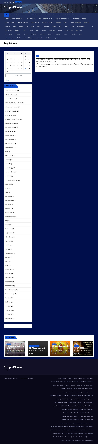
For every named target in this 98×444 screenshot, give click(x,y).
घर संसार (65, 34)
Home (59, 378)
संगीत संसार (18, 34)
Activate (80, 378)
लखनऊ (65, 22)
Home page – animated (67, 392)
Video (83, 440)
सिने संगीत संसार (9, 34)
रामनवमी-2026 (79, 348)
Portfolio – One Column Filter (86, 412)
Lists (66, 405)
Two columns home (70, 440)
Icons (84, 402)
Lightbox (62, 405)
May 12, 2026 (11, 350)
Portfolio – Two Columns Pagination (68, 423)
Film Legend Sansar (45, 18)
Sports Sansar (47, 22)
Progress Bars (72, 426)
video (31, 30)
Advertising (62, 381)
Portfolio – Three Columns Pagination (70, 419)
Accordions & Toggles (72, 378)
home (83, 388)
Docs (84, 385)
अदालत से (8, 26)
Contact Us (73, 385)
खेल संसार (21, 26)
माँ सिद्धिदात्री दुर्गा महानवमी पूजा (60, 347)
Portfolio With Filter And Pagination (85, 423)
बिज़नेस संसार (46, 26)
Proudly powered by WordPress (11, 378)
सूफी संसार (57, 38)
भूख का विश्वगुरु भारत (89, 440)
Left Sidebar (56, 405)
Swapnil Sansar (13, 7)
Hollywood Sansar (62, 18)
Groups (75, 388)
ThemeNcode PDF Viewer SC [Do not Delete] (83, 436)
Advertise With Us (55, 381)
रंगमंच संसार (33, 34)
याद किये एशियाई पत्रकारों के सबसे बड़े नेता (15, 347)
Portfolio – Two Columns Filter (86, 419)
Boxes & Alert (75, 381)
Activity (84, 378)
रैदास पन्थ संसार (40, 38)
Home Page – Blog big (88, 392)
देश (27, 26)
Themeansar (30, 378)
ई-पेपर (24, 30)
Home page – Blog (78, 392)
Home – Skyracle (89, 388)
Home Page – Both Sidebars (70, 395)
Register (91, 426)
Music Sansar (23, 22)
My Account (76, 405)
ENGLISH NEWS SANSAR (52, 15)
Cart (58, 385)
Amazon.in (68, 381)
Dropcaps (63, 388)
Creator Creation (35, 15)
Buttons (54, 385)
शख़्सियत (66, 26)
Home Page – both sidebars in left (85, 395)
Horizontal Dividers (72, 402)
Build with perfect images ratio (86, 381)
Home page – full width (61, 399)
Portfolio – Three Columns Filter (86, 416)
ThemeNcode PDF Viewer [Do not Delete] (62, 436)
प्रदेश (32, 26)
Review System (53, 430)
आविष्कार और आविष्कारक (76, 22)
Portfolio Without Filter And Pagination (59, 426)
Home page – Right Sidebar (61, 402)
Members (70, 405)
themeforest (90, 433)
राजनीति (54, 26)
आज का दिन (86, 22)
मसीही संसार (18, 38)
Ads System (90, 378)
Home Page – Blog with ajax (56, 395)
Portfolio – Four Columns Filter (86, 409)
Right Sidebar (62, 430)
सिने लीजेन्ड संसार (69, 30)
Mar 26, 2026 (79, 350)
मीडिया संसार (52, 30)
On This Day (35, 22)
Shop (63, 433)
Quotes (86, 426)
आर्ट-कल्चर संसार (80, 26)
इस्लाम (80, 34)
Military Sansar (9, 135)
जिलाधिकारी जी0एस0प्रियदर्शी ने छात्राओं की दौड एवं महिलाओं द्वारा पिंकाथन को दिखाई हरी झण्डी (63, 59)
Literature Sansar (79, 18)
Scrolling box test (57, 433)
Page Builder (75, 409)
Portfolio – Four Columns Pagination (71, 412)
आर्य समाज (26, 34)
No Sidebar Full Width (67, 409)
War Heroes (8, 155)
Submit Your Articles (78, 433)
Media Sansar (10, 22)
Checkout (62, 385)
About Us (64, 378)
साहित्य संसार (42, 34)
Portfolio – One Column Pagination (70, 416)
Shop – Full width (69, 433)
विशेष (73, 26)
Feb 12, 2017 (40, 61)
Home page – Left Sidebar (73, 399)
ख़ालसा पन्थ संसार (9, 38)
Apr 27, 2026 (33, 350)
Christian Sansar (10, 95)
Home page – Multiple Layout (86, 399)
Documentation (89, 385)
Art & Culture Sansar (18, 15)
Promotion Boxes (80, 426)
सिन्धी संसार (48, 38)
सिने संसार (60, 30)
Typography (77, 440)
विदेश (60, 26)
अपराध (14, 26)
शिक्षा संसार (17, 30)
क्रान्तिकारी (58, 22)
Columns (67, 385)
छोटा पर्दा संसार (9, 30)
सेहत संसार (58, 34)
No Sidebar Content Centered (86, 405)
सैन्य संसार (44, 30)
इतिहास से (50, 34)
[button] (93, 26)
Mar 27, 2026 (56, 350)
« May (7, 80)
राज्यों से (38, 26)
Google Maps (70, 388)
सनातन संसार (73, 34)
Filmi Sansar (31, 18)
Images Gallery (89, 402)
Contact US (79, 385)
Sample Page (69, 430)
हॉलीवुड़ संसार (79, 30)
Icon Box (80, 402)
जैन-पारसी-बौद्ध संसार (28, 38)
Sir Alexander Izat (37, 348)
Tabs (85, 433)
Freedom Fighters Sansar (14, 18)
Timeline (62, 440)
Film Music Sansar (69, 15)
